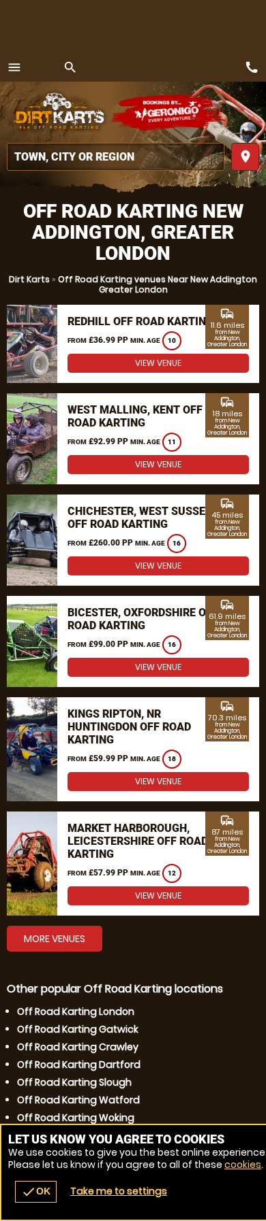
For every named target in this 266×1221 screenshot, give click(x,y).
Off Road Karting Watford (78, 1100)
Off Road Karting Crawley (77, 1047)
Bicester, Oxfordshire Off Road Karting (143, 619)
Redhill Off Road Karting (140, 321)
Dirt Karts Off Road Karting (58, 112)
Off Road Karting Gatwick (77, 1029)
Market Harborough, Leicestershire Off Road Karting (138, 841)
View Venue (158, 363)
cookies (242, 1164)
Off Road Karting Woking (75, 1117)
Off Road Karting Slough (74, 1082)
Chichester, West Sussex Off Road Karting (140, 518)
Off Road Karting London (75, 1011)
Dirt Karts (29, 279)
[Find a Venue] (115, 157)
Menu (14, 67)
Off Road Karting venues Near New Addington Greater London (157, 284)
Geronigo (168, 112)
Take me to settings (118, 1191)
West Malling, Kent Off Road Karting (135, 416)
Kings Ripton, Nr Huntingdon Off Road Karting (129, 726)
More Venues (54, 939)
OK (35, 1191)
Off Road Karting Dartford (79, 1064)
